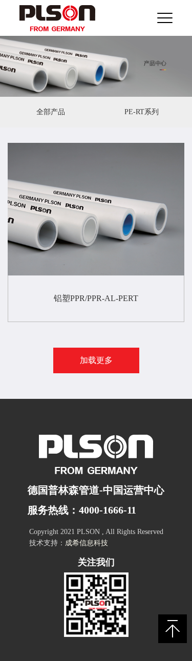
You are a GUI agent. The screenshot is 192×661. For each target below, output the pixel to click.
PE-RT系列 (141, 112)
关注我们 (96, 562)
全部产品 (50, 112)
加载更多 (96, 360)
